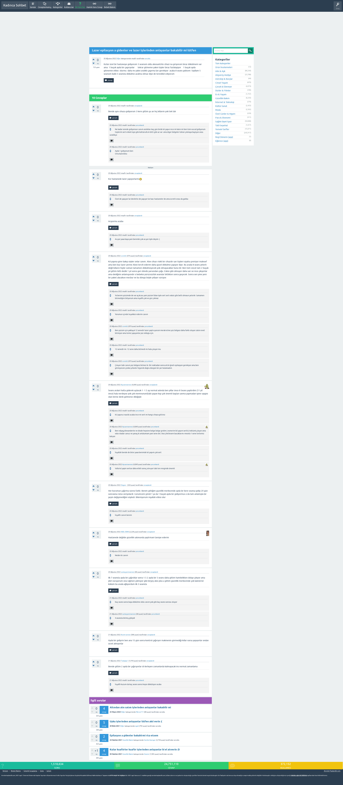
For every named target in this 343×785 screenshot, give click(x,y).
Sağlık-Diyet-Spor (223, 121)
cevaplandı (138, 106)
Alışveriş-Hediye (223, 75)
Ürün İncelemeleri (223, 67)
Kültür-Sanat (221, 106)
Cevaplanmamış (44, 7)
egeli (137, 726)
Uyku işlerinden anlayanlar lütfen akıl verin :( (136, 721)
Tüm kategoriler (222, 63)
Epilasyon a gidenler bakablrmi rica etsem (134, 735)
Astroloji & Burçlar (224, 79)
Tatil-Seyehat (221, 125)
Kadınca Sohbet (14, 5)
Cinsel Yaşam (221, 83)
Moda (218, 110)
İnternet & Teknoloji (224, 102)
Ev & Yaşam (220, 94)
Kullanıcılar (69, 7)
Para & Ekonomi (222, 117)
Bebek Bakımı (109, 7)
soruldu (147, 58)
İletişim (5, 771)
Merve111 (140, 712)
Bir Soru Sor (80, 7)
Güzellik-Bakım (127, 740)
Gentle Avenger (150, 740)
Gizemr (146, 754)
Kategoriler (58, 7)
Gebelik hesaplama (30, 771)
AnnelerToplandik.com (332, 771)
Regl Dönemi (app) (224, 137)
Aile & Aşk (220, 71)
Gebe (42, 771)
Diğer (118, 58)
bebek (49, 771)
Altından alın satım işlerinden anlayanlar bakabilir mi (140, 707)
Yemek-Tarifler (222, 129)
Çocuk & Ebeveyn (223, 86)
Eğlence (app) (221, 141)
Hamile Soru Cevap (94, 7)
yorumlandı (140, 125)
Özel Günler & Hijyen (225, 114)
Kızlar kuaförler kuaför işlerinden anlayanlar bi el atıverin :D (145, 749)
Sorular (33, 7)
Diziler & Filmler (223, 90)
